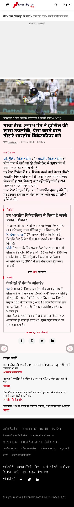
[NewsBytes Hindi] (23, 5)
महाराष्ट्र (6, 385)
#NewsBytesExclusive (15, 435)
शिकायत (7, 471)
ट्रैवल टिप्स (56, 428)
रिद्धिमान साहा (14, 234)
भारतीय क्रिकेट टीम (50, 158)
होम (5, 16)
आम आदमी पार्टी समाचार (42, 435)
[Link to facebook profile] (21, 479)
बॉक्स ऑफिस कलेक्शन (31, 441)
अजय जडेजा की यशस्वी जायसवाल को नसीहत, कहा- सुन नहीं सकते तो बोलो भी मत (36, 366)
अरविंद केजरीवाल (11, 428)
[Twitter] (42, 341)
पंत (8, 289)
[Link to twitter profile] (29, 479)
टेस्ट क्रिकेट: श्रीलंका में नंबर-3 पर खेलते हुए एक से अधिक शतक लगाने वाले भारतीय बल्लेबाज (34, 394)
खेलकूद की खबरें (22, 16)
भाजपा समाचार (10, 441)
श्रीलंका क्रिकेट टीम (12, 372)
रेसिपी (5, 455)
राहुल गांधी (65, 448)
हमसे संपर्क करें (50, 466)
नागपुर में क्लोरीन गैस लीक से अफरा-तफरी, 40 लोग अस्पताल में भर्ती (35, 380)
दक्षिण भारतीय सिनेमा (21, 455)
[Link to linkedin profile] (37, 479)
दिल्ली (6, 410)
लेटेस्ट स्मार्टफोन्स (28, 448)
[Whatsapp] (31, 341)
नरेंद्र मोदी (43, 428)
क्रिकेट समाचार (52, 441)
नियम (37, 466)
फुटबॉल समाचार (10, 448)
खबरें (11, 16)
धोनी (9, 248)
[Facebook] (21, 341)
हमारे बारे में (8, 466)
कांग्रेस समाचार (29, 428)
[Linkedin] (52, 341)
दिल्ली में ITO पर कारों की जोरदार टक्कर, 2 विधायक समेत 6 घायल (36, 406)
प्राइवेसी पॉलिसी (24, 466)
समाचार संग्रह (29, 471)
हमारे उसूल (65, 466)
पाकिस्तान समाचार (48, 448)
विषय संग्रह (43, 471)
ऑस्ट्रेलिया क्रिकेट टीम (17, 158)
